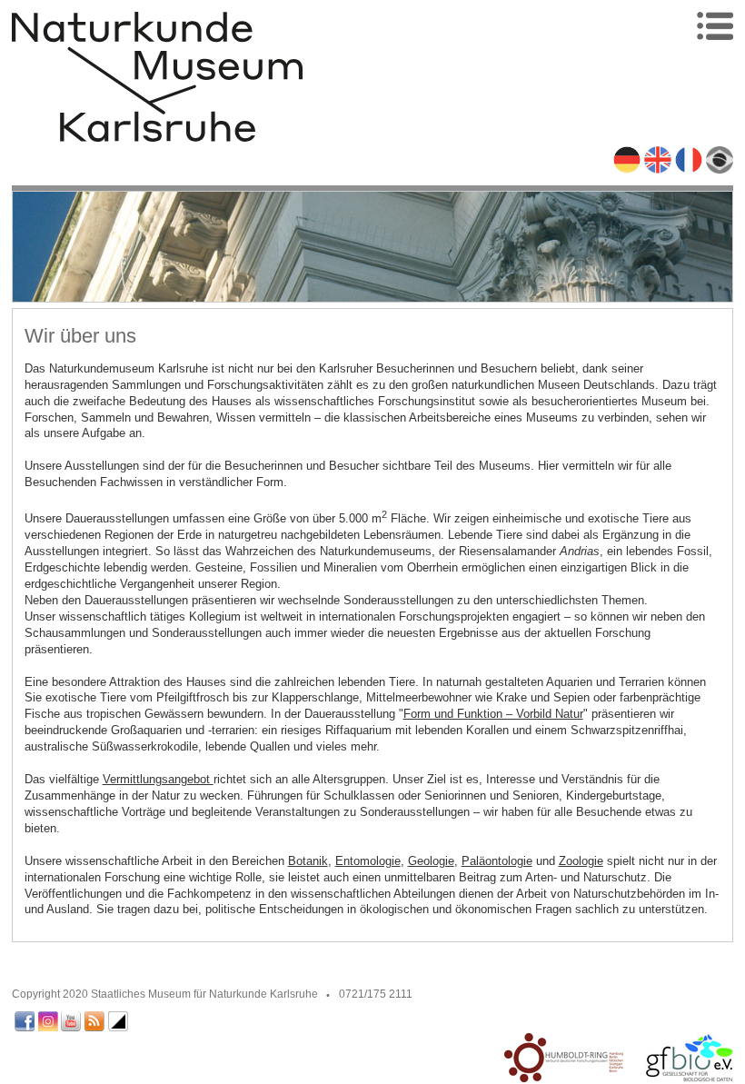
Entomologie (368, 861)
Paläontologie (497, 861)
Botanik (308, 861)
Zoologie (581, 861)
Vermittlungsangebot (158, 779)
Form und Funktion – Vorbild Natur (493, 714)
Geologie (431, 861)
